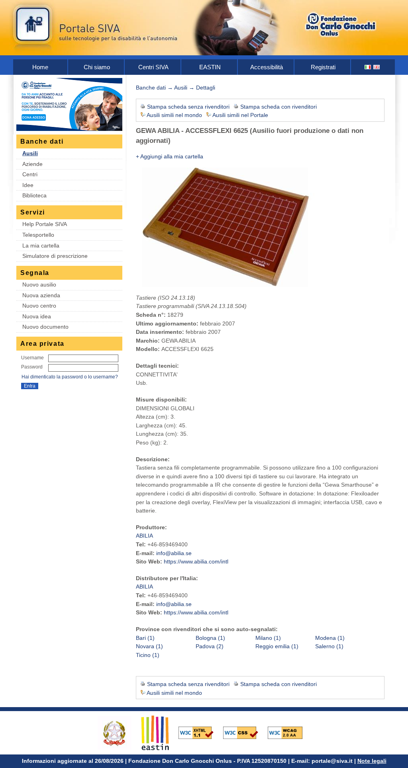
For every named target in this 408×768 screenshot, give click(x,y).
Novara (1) (149, 646)
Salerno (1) (329, 646)
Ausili (30, 153)
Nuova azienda (41, 295)
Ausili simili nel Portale (240, 115)
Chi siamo (97, 67)
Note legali (371, 761)
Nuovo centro (39, 305)
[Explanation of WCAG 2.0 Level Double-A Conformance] (289, 732)
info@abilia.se (174, 553)
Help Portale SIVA (44, 224)
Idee (27, 185)
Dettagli (205, 87)
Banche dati (151, 87)
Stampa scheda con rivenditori (278, 106)
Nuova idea (36, 316)
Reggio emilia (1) (276, 646)
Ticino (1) (147, 655)
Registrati (323, 67)
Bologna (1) (210, 638)
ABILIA (144, 535)
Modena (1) (330, 638)
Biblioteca (34, 195)
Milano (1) (268, 638)
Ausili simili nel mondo (174, 115)
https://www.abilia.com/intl (196, 561)
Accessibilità (266, 67)
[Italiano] (368, 67)
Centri (29, 174)
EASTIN (210, 67)
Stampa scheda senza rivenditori (188, 106)
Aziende (32, 164)
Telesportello (38, 235)
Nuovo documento (45, 327)
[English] (377, 67)
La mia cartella (40, 245)
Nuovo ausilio (39, 284)
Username (32, 357)
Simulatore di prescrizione (55, 256)
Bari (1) (145, 638)
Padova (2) (210, 646)
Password (32, 367)
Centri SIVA (153, 67)
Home (40, 67)
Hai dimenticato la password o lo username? (70, 376)
